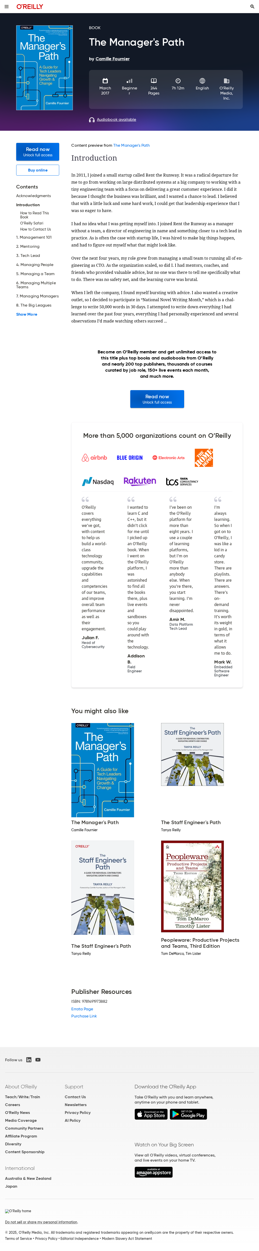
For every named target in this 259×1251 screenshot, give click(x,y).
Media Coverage (21, 1120)
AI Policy (72, 1120)
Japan (11, 1186)
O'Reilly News (17, 1112)
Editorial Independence (79, 1238)
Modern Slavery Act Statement (127, 1238)
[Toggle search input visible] (252, 7)
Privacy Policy (78, 1112)
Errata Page (82, 1009)
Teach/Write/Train (22, 1097)
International (20, 1168)
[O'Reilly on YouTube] (37, 1059)
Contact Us (75, 1097)
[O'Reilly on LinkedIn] (28, 1059)
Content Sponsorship (25, 1151)
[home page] (30, 6)
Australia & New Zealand (28, 1178)
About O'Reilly (21, 1087)
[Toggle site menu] (7, 7)
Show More (26, 314)
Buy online (38, 170)
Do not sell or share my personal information (41, 1222)
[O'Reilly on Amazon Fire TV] (154, 1176)
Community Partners (24, 1128)
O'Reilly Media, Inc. (227, 93)
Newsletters (76, 1104)
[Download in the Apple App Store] (151, 1118)
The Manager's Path (131, 145)
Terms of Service (18, 1238)
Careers (12, 1104)
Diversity (13, 1144)
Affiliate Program (21, 1136)
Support (74, 1087)
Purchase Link (84, 1016)
